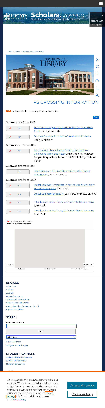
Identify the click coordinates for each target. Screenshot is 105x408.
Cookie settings (82, 394)
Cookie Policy (19, 399)
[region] (52, 389)
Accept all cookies (82, 385)
